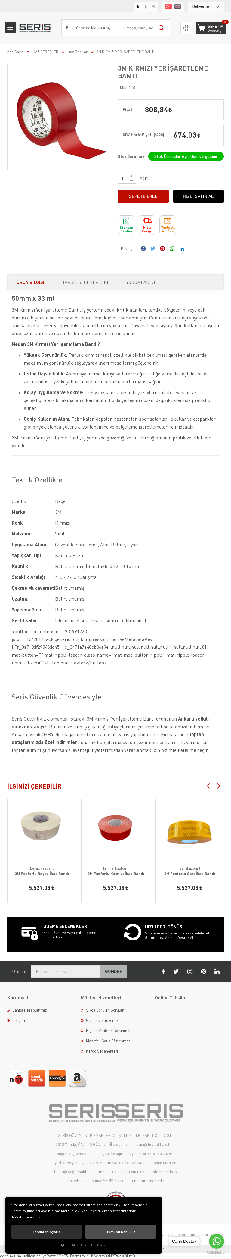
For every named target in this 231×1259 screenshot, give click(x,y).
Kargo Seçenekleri (102, 1051)
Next (218, 785)
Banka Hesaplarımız (29, 1010)
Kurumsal (17, 997)
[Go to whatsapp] (216, 1241)
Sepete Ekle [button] (143, 196)
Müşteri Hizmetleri (101, 997)
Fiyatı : (129, 109)
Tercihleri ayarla (46, 1231)
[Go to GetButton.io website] (216, 1253)
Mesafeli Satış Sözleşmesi (108, 1040)
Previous (208, 785)
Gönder (114, 971)
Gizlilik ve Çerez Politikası (85, 1245)
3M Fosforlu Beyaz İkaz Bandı (42, 873)
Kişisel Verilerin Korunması (109, 1030)
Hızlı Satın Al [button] (198, 196)
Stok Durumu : (131, 156)
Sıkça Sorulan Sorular (105, 1010)
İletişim (18, 1020)
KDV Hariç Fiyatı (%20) (143, 134)
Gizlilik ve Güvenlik (102, 1020)
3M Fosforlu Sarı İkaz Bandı (189, 873)
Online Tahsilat (171, 997)
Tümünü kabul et (120, 1231)
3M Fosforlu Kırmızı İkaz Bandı (116, 873)
